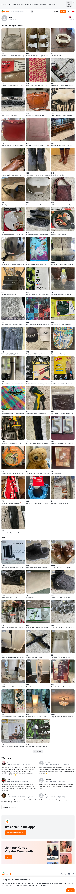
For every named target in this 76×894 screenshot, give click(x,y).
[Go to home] (5, 11)
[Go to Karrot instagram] (65, 874)
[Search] (32, 11)
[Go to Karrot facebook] (61, 874)
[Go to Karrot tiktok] (73, 874)
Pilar (8, 794)
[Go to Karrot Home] (6, 874)
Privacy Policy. (44, 885)
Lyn (8, 762)
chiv (8, 779)
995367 (47, 762)
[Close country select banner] (74, 2)
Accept (70, 890)
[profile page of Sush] (4, 18)
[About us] (68, 11)
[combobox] (21, 11)
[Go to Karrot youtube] (69, 874)
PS (46, 794)
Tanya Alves (49, 779)
